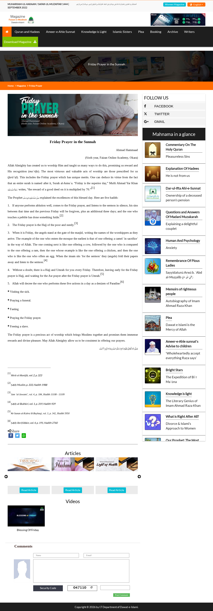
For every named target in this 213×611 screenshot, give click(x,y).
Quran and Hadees (27, 31)
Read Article (28, 490)
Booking (155, 31)
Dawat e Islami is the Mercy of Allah (180, 327)
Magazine (21, 85)
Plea (141, 31)
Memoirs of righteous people (181, 291)
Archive (172, 31)
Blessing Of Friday (28, 530)
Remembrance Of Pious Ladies (183, 263)
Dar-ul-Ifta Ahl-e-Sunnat (183, 188)
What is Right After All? (182, 416)
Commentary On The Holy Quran (181, 147)
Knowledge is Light (93, 31)
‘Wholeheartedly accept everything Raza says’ (183, 355)
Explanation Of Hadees (182, 168)
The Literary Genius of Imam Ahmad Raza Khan (183, 403)
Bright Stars (174, 370)
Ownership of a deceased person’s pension (184, 197)
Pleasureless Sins (178, 156)
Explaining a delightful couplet (181, 226)
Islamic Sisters (122, 31)
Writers (189, 31)
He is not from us (178, 175)
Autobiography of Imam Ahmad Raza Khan (183, 303)
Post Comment (121, 595)
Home (11, 85)
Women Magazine (174, 4)
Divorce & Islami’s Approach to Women (181, 426)
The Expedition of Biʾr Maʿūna (181, 379)
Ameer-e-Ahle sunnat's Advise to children (182, 343)
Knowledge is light (179, 394)
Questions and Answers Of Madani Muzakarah (183, 214)
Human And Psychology (183, 240)
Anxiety (171, 248)
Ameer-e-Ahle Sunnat (60, 31)
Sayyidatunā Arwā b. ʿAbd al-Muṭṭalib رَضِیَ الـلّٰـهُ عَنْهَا (184, 274)
